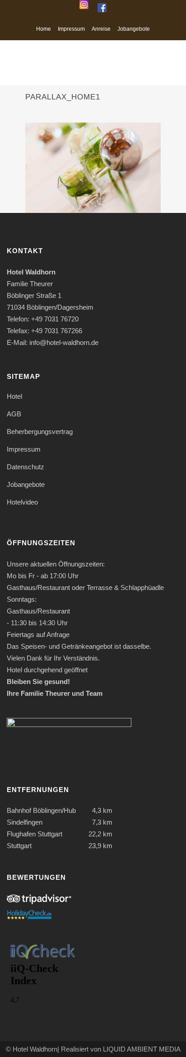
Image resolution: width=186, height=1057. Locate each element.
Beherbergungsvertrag (40, 431)
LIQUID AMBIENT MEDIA (142, 1049)
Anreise (101, 29)
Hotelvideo (22, 502)
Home (43, 29)
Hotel (14, 396)
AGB (14, 414)
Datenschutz (25, 467)
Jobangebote (133, 29)
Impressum (71, 29)
